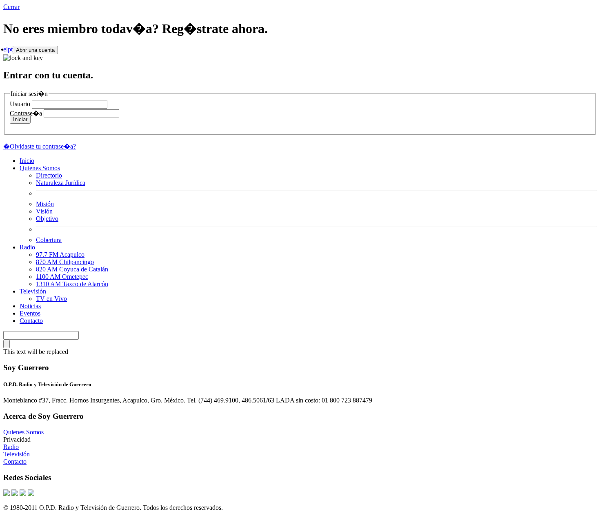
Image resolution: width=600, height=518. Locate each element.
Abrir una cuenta (35, 50)
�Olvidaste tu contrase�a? (39, 146)
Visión (44, 211)
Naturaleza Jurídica (60, 182)
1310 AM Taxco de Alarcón (72, 283)
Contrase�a (26, 113)
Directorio (49, 175)
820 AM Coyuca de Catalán (72, 269)
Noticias (30, 305)
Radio (27, 247)
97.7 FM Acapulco (60, 254)
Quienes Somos (40, 168)
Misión (45, 203)
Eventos (30, 313)
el (5, 49)
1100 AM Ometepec (62, 276)
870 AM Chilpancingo (65, 261)
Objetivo (47, 218)
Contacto (31, 320)
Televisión (33, 291)
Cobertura (49, 239)
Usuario (20, 103)
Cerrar (11, 6)
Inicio (27, 160)
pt (10, 49)
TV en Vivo (51, 298)
